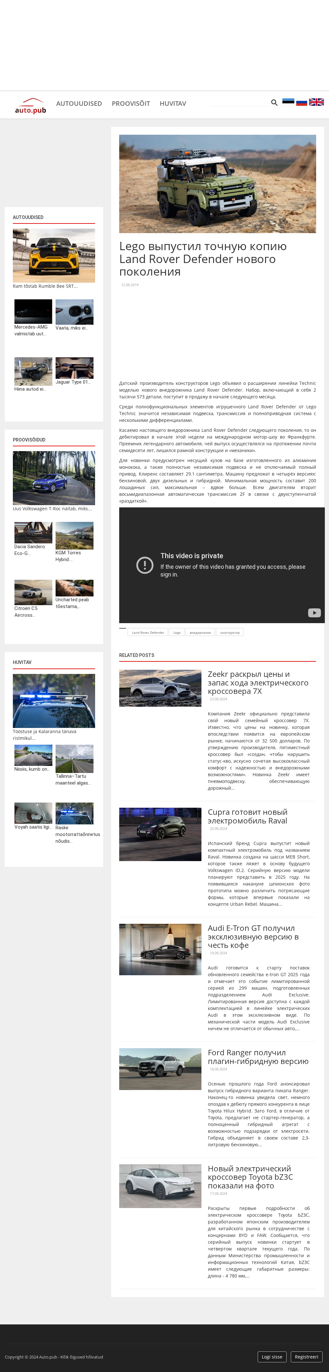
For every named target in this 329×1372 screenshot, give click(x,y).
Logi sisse (272, 1357)
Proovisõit (131, 103)
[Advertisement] (164, 45)
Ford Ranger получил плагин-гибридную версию (258, 1056)
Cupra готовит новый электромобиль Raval (248, 815)
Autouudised (79, 103)
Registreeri (306, 1357)
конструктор (230, 632)
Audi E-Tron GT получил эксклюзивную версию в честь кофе (253, 936)
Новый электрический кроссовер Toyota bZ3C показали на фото (250, 1177)
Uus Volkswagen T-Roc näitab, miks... (52, 508)
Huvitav (173, 103)
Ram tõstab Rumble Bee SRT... (45, 286)
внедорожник (200, 632)
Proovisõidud (29, 439)
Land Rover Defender (148, 632)
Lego (177, 632)
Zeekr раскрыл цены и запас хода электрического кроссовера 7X (258, 682)
